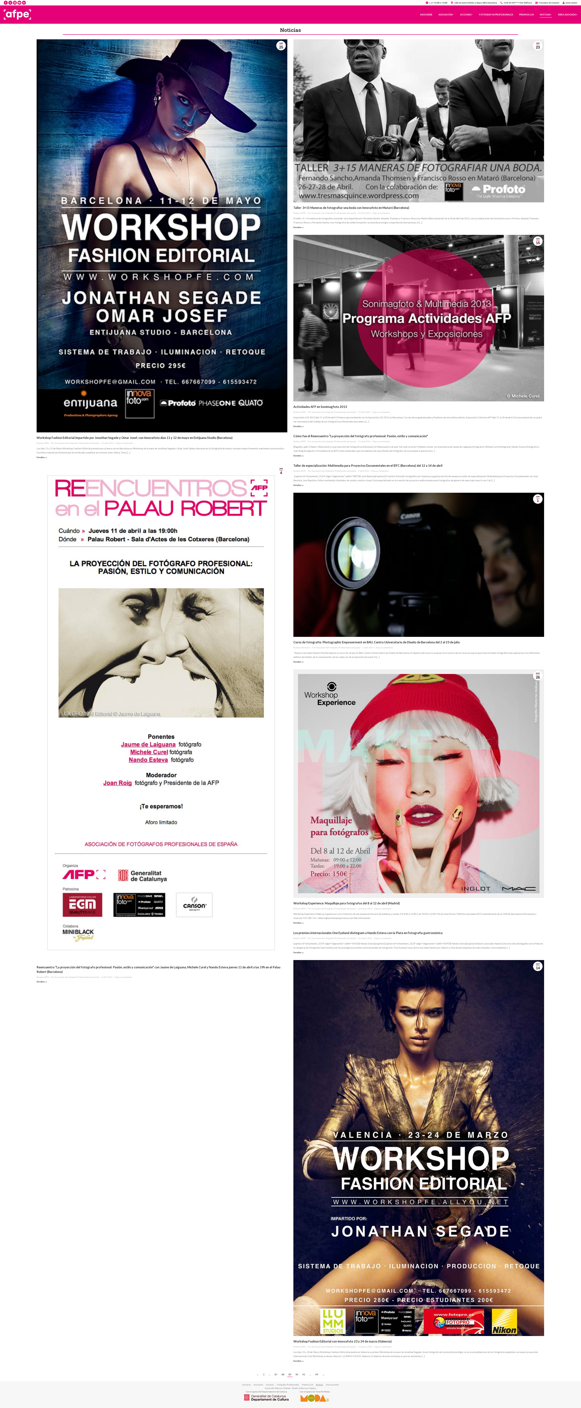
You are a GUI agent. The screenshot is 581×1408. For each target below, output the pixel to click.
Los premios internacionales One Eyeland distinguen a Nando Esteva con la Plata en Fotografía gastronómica (368, 933)
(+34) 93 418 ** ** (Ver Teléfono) (518, 3)
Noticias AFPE (43, 443)
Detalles (41, 457)
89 (290, 1374)
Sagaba (312, 1388)
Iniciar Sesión (571, 3)
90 (296, 1374)
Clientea (286, 1388)
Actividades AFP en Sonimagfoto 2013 (320, 406)
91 (303, 1374)
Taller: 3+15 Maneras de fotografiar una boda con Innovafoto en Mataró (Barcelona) (351, 207)
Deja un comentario (124, 443)
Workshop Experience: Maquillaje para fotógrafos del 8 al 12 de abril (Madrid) (346, 903)
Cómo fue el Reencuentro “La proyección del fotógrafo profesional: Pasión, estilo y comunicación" (360, 436)
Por (75, 443)
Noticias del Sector (301, 647)
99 (316, 1374)
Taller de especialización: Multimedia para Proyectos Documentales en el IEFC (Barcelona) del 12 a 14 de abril (367, 465)
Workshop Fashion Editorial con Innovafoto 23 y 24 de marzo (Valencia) (342, 1341)
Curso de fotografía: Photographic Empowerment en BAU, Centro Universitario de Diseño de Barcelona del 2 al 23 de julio (376, 642)
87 (276, 1374)
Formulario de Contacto (549, 3)
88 (283, 1374)
